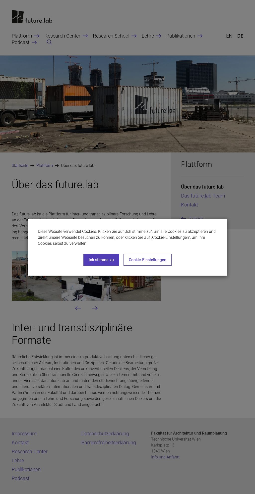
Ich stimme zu (101, 259)
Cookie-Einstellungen (147, 259)
